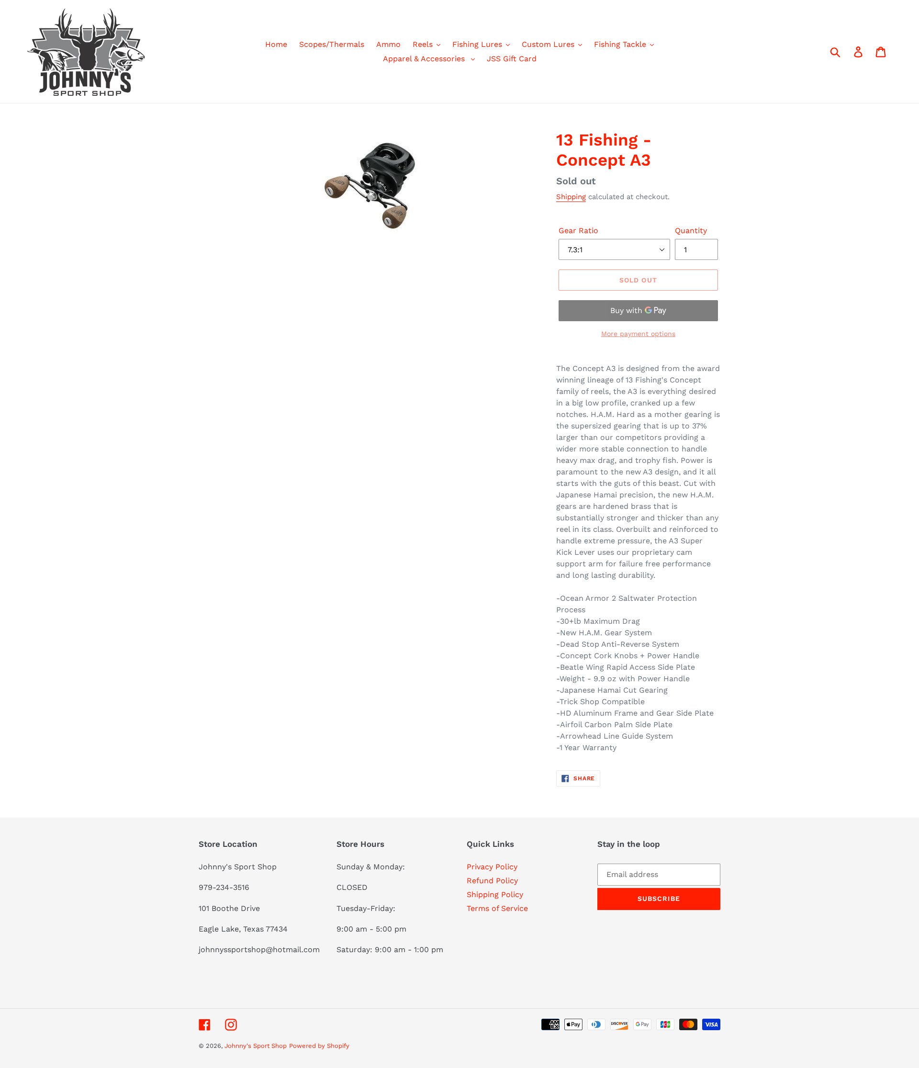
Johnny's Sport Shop (255, 1045)
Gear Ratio (578, 230)
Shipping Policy (495, 894)
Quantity (691, 230)
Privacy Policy (492, 866)
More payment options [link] (638, 333)
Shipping (571, 196)
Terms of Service (497, 908)
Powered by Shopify (319, 1045)
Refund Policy (492, 880)
